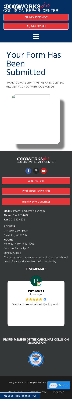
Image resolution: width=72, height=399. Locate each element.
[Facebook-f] (28, 171)
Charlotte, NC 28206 (15, 235)
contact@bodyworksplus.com (28, 210)
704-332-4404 (20, 215)
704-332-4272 (17, 219)
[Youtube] (44, 171)
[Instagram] (36, 171)
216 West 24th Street (16, 230)
